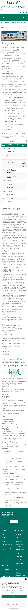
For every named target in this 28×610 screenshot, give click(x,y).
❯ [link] (25, 205)
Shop (4, 541)
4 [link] (14, 205)
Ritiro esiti (5, 553)
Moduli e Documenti (20, 537)
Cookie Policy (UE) (20, 556)
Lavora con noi (19, 541)
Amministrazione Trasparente (20, 545)
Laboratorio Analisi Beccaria (12, 26)
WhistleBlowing (19, 563)
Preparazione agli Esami (19, 362)
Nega (14, 600)
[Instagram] (20, 12)
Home (2, 26)
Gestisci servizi (13, 592)
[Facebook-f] (17, 12)
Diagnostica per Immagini (6, 577)
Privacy (17, 608)
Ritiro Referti (19, 534)
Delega (6, 469)
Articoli (4, 534)
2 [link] (9, 205)
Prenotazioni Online (7, 544)
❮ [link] (4, 205)
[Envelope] (26, 12)
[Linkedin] (23, 12)
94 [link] (22, 205)
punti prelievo (11, 70)
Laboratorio (6, 569)
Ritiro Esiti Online (13, 83)
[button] (26, 579)
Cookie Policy (12, 608)
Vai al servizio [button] (4, 394)
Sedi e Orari (5, 537)
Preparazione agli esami (7, 548)
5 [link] (17, 205)
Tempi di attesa (19, 559)
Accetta (14, 596)
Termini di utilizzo (20, 549)
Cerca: (11, 141)
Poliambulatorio (7, 573)
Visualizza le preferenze (14, 605)
